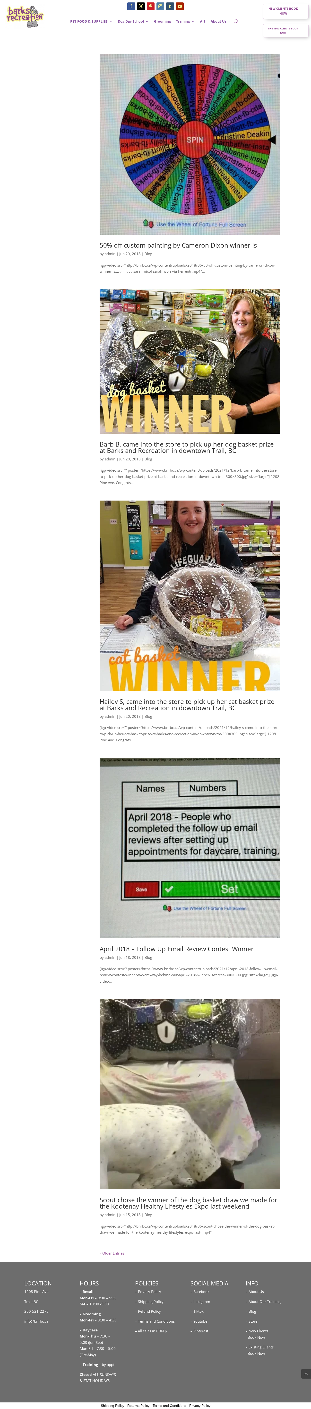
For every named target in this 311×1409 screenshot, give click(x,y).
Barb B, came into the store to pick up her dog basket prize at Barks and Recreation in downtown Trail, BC (187, 447)
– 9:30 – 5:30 (106, 1297)
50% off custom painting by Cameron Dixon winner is (178, 245)
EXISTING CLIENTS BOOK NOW (283, 30)
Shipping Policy (112, 1406)
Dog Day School (131, 22)
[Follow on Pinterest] (151, 6)
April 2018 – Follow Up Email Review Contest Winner (177, 948)
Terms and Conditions (169, 1406)
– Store (251, 1321)
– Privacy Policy (148, 1291)
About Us (218, 22)
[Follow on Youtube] (180, 6)
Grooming (162, 22)
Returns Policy (138, 1406)
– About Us (255, 1291)
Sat (83, 1303)
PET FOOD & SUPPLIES (89, 22)
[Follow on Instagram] (160, 6)
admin (110, 253)
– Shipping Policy (149, 1301)
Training (183, 22)
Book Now (255, 1337)
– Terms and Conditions (155, 1321)
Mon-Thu (88, 1336)
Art (202, 22)
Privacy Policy (199, 1406)
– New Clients (257, 1330)
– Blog (251, 1311)
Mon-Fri (87, 1320)
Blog (148, 253)
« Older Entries (112, 1253)
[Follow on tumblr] (170, 6)
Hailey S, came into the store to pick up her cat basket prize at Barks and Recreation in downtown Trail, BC (187, 704)
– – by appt (97, 1364)
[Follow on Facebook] (131, 6)
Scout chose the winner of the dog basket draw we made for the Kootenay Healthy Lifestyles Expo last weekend (188, 1203)
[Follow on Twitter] (141, 6)
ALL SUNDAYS (98, 1374)
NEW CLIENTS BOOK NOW (283, 11)
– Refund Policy (148, 1311)
